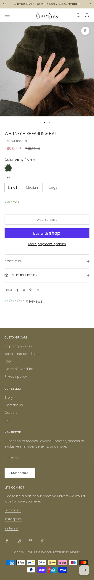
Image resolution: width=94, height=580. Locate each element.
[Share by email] (37, 290)
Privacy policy (16, 376)
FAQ (8, 361)
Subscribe (20, 473)
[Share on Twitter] (24, 290)
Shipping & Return (19, 346)
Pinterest (11, 528)
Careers (11, 412)
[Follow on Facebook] (7, 540)
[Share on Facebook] (17, 290)
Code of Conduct (19, 369)
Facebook (13, 510)
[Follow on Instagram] (18, 540)
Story (9, 397)
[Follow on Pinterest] (30, 540)
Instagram (13, 519)
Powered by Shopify (66, 552)
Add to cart (47, 220)
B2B (7, 420)
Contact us (14, 405)
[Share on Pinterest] (30, 290)
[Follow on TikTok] (42, 540)
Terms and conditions (22, 354)
